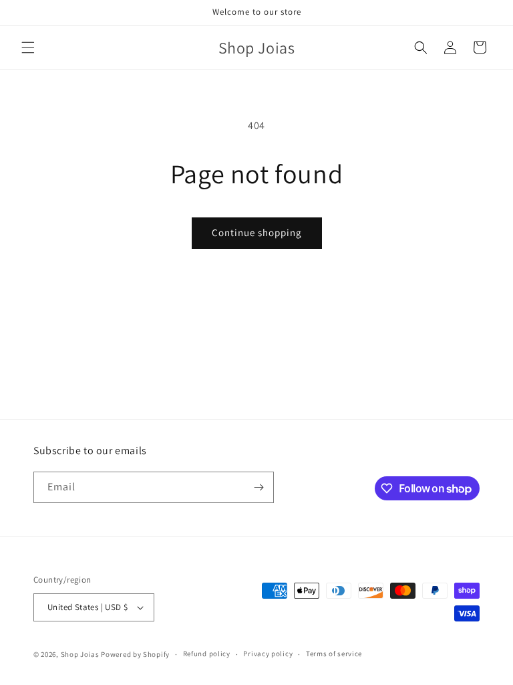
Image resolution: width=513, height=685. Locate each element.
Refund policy (206, 653)
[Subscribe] (258, 487)
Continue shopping (257, 232)
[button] (28, 47)
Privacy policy (268, 653)
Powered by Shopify (135, 654)
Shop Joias (80, 654)
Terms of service (334, 653)
